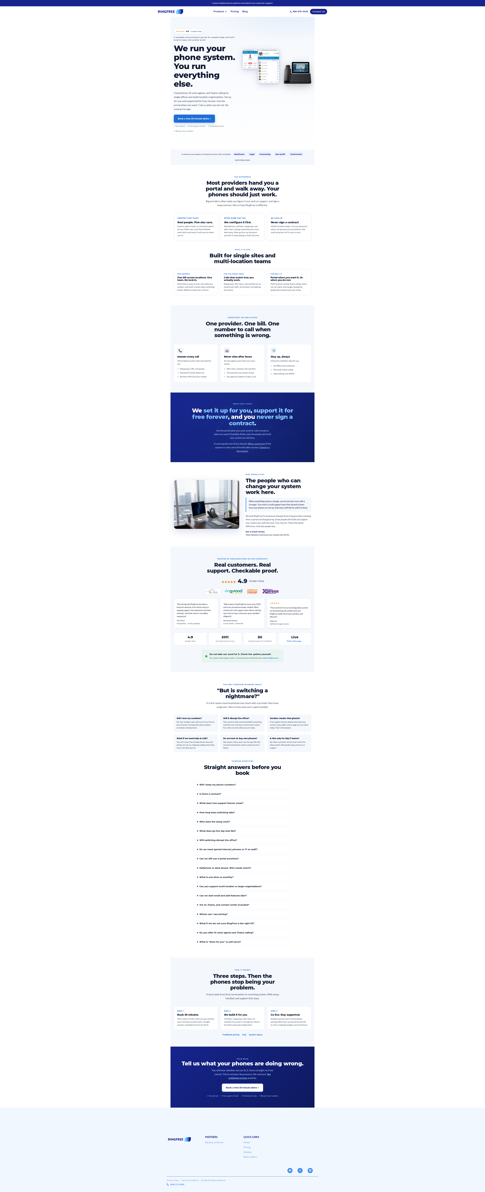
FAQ (244, 1035)
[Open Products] (226, 11)
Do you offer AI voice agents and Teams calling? (226, 932)
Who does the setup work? (214, 821)
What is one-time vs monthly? (216, 877)
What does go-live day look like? (217, 831)
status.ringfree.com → (271, 658)
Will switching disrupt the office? (218, 840)
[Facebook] (290, 1170)
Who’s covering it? (256, 443)
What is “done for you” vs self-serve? (220, 942)
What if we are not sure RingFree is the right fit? (226, 923)
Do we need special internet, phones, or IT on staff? (228, 849)
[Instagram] (300, 1170)
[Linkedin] (310, 1170)
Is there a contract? (210, 794)
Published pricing (231, 1035)
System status (255, 1035)
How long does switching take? (217, 812)
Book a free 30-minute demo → (194, 118)
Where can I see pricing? (213, 914)
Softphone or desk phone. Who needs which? (225, 868)
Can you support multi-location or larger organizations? (230, 886)
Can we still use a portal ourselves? (219, 858)
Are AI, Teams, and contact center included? (224, 905)
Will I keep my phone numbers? (217, 784)
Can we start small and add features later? (223, 895)
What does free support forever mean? (221, 803)
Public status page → (295, 641)
